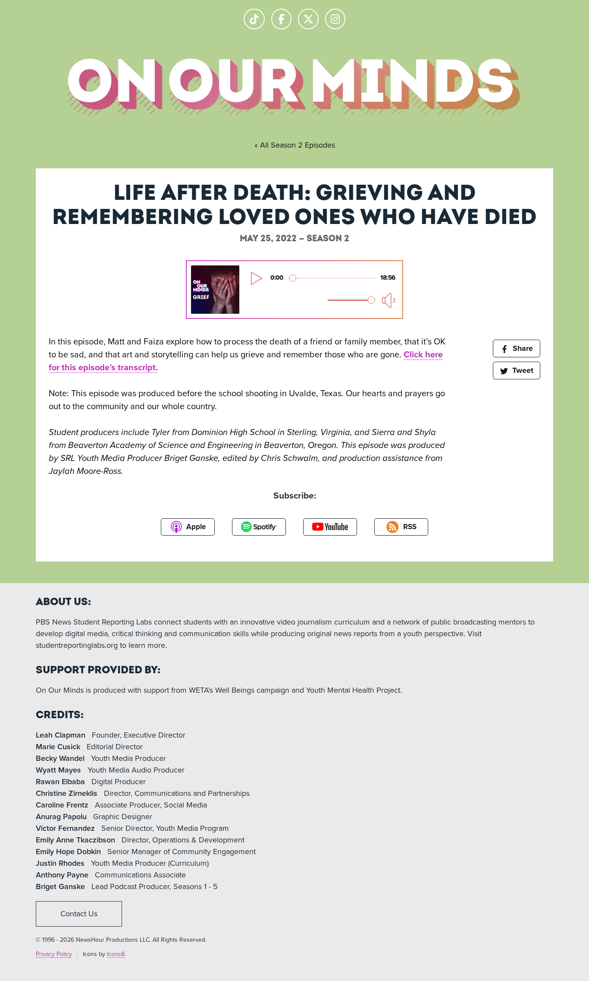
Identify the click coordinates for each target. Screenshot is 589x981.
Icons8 (116, 954)
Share (522, 348)
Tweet (521, 370)
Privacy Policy (54, 954)
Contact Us (78, 913)
